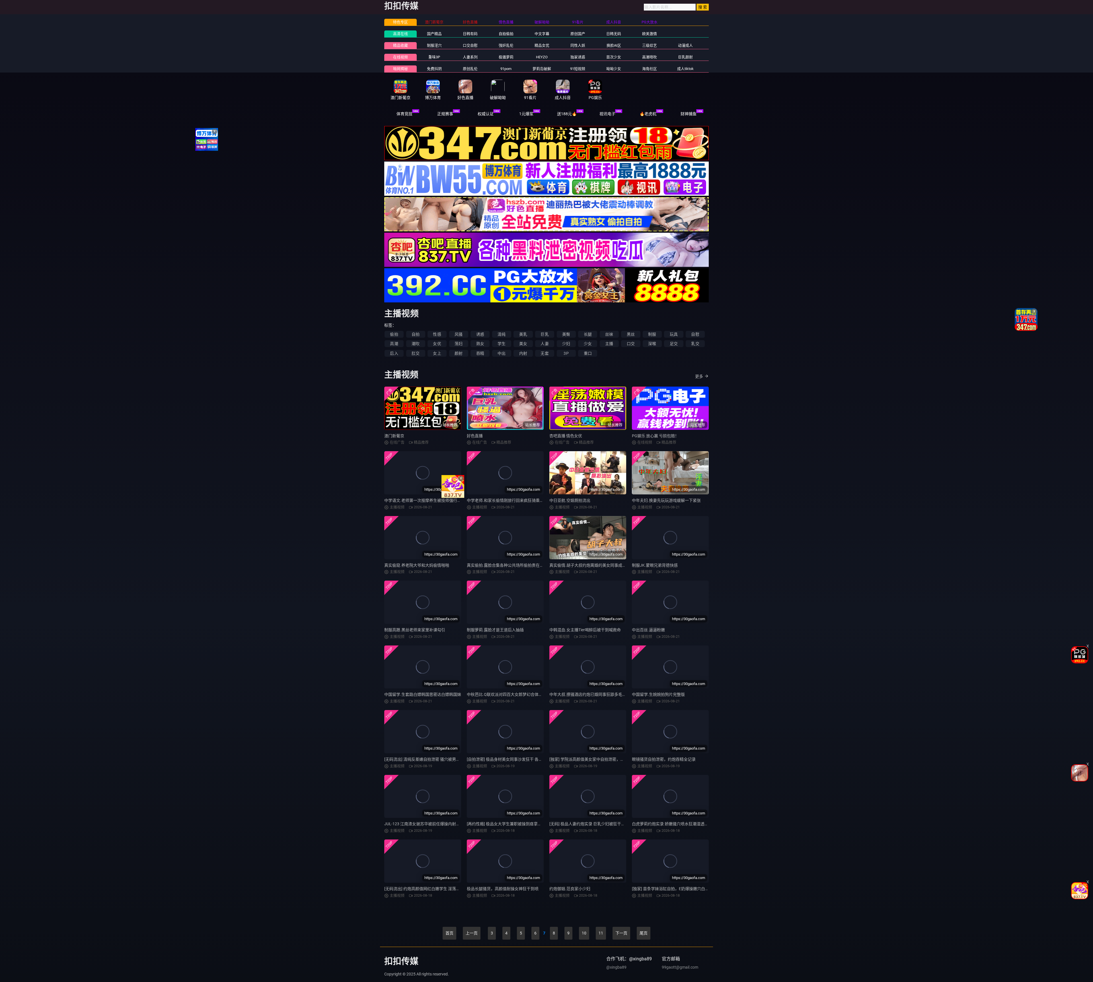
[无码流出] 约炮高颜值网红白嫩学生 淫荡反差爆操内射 (432, 888)
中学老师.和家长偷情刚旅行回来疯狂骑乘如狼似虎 (511, 500)
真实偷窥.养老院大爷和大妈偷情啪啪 (416, 565)
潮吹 (416, 343)
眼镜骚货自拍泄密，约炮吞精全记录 (664, 759)
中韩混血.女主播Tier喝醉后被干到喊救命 (585, 630)
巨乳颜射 (685, 57)
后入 (394, 353)
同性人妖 (577, 45)
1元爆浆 (526, 114)
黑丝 (631, 334)
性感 (437, 334)
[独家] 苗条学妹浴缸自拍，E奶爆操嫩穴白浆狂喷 (674, 888)
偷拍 (394, 334)
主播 (609, 343)
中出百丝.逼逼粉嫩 (648, 630)
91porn (505, 69)
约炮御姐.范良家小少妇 (569, 888)
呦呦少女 (613, 69)
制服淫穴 (434, 45)
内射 (523, 353)
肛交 (416, 353)
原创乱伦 (470, 69)
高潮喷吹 (649, 57)
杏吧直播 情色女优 (565, 436)
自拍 (416, 334)
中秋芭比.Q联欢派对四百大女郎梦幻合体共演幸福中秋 (514, 694)
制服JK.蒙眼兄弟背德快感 (655, 565)
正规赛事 (445, 114)
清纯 (502, 334)
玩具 (674, 334)
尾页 (644, 933)
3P (566, 353)
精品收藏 (400, 45)
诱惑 (480, 334)
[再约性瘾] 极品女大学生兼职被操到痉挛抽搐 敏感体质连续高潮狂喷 (526, 824)
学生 (502, 343)
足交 (674, 343)
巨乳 (544, 334)
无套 (544, 353)
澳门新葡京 (394, 436)
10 (584, 933)
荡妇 (459, 343)
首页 (449, 933)
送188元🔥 (567, 114)
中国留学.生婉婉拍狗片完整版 (658, 694)
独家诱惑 (577, 57)
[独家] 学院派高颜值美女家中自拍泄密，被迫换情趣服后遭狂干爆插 (608, 759)
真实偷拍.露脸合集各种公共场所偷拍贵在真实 (507, 565)
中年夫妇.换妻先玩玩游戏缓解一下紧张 (666, 500)
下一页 (621, 933)
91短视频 (577, 69)
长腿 (588, 334)
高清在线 (400, 34)
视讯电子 (607, 114)
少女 (588, 343)
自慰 (695, 334)
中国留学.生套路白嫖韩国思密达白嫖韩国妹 (422, 694)
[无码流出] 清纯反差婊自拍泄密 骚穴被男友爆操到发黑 (432, 759)
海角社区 (649, 69)
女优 (437, 343)
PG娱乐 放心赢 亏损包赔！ (655, 436)
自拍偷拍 (506, 34)
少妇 (566, 343)
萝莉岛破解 (542, 69)
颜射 (459, 353)
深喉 (652, 343)
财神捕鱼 (689, 114)
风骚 (459, 334)
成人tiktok (685, 69)
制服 (652, 334)
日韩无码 (613, 34)
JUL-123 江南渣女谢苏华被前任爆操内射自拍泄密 (428, 824)
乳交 (695, 343)
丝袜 (609, 334)
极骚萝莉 (506, 57)
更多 (699, 376)
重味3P (434, 57)
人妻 (544, 343)
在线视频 (400, 57)
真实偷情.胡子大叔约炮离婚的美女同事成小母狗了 (593, 565)
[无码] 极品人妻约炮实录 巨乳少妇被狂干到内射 (591, 824)
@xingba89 (616, 967)
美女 (523, 343)
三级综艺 (649, 45)
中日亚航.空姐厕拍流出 (569, 500)
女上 (437, 353)
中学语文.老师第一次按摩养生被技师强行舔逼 (424, 500)
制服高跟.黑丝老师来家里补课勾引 (414, 630)
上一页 (472, 933)
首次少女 (613, 57)
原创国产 (577, 34)
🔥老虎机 (648, 114)
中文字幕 (542, 34)
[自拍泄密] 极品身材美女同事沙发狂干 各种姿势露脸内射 (516, 759)
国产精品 (434, 34)
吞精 (480, 353)
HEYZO (542, 57)
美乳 (523, 334)
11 (601, 933)
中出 (502, 353)
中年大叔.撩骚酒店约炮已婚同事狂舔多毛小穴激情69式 (598, 694)
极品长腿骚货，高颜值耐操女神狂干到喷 (503, 888)
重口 (588, 353)
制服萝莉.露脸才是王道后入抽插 (495, 630)
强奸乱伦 (506, 45)
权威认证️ (486, 114)
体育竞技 (404, 114)
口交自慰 (470, 45)
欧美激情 (649, 34)
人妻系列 (470, 57)
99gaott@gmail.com (680, 967)
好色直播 (475, 436)
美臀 (566, 334)
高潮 (394, 343)
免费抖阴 (434, 69)
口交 (631, 343)
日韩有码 (470, 34)
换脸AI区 (614, 45)
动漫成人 (685, 45)
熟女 (480, 343)
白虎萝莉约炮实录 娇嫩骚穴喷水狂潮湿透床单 (672, 824)
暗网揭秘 (400, 69)
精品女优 (542, 45)
